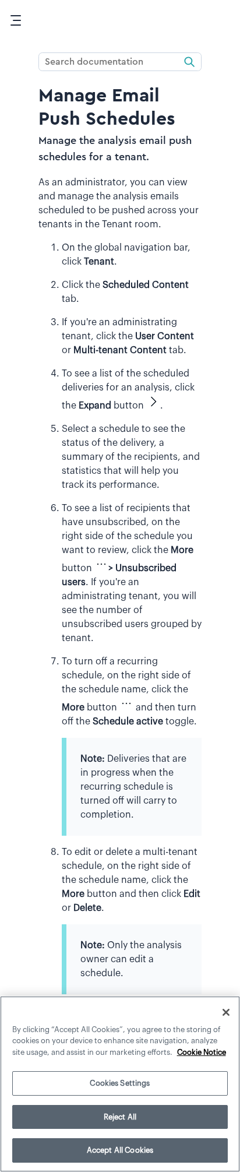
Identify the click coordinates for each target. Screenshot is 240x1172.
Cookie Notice (201, 1052)
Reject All (120, 1117)
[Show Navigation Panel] (16, 20)
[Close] (226, 1012)
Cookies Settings (120, 1083)
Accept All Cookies (120, 1150)
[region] (120, 1084)
